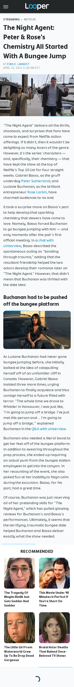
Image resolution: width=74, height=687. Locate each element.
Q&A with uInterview (48, 428)
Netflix (30, 19)
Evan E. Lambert (18, 64)
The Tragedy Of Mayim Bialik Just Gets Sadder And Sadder (16, 599)
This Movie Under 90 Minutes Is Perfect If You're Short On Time (54, 599)
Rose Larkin (37, 192)
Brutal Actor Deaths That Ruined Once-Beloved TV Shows (53, 651)
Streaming (11, 19)
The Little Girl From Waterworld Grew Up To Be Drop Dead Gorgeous (19, 653)
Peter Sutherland (35, 180)
